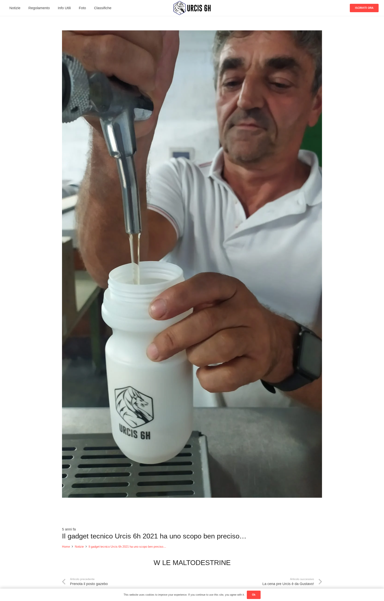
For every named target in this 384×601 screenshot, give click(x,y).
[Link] (192, 8)
